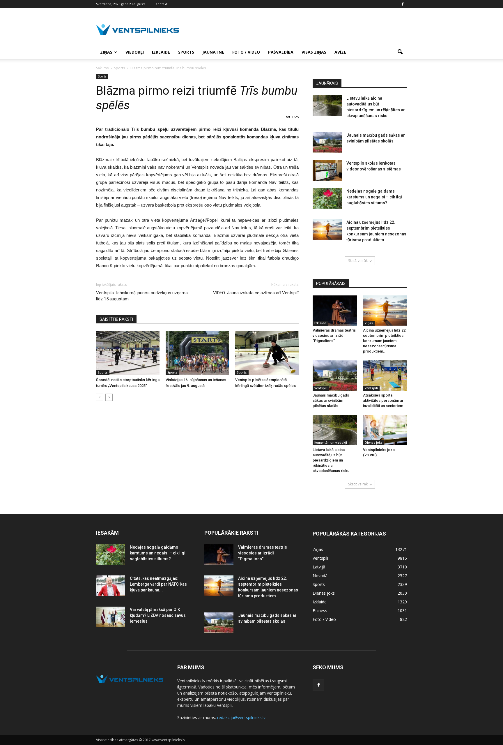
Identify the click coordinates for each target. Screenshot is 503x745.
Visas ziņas (314, 52)
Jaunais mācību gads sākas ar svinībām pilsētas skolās (331, 400)
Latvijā (319, 567)
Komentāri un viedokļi (330, 443)
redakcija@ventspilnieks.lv (241, 717)
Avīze (340, 52)
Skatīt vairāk (358, 260)
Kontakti (161, 4)
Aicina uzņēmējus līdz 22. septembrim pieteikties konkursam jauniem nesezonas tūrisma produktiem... (385, 340)
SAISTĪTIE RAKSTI (116, 319)
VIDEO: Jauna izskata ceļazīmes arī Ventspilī (256, 292)
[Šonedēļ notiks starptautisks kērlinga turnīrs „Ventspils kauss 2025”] (128, 353)
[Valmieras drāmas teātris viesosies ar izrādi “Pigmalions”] (335, 310)
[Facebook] (402, 4)
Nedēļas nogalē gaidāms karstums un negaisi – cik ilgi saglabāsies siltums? (374, 197)
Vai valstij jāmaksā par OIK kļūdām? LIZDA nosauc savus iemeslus (158, 615)
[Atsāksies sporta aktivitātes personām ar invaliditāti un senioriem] (385, 375)
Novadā (320, 575)
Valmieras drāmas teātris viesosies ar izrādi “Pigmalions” (334, 335)
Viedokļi (134, 52)
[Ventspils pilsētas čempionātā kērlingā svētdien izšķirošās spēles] (267, 353)
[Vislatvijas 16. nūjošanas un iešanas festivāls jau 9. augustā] (197, 353)
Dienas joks (373, 443)
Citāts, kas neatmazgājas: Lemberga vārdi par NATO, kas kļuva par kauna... (158, 584)
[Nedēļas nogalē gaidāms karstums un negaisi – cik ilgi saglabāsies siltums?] (327, 198)
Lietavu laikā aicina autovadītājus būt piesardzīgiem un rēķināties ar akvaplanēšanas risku (331, 460)
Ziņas (106, 52)
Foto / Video (246, 52)
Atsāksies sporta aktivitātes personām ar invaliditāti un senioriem (383, 400)
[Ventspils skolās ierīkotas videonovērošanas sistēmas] (327, 170)
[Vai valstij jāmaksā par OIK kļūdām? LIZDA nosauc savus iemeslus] (110, 617)
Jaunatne (213, 52)
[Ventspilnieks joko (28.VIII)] (385, 430)
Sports (186, 52)
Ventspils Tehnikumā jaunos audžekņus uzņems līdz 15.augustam (142, 296)
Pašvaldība (280, 52)
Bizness (320, 610)
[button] (400, 52)
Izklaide (161, 52)
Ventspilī (320, 388)
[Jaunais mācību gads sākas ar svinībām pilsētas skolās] (327, 142)
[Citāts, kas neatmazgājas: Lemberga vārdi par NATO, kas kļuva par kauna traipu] (110, 585)
